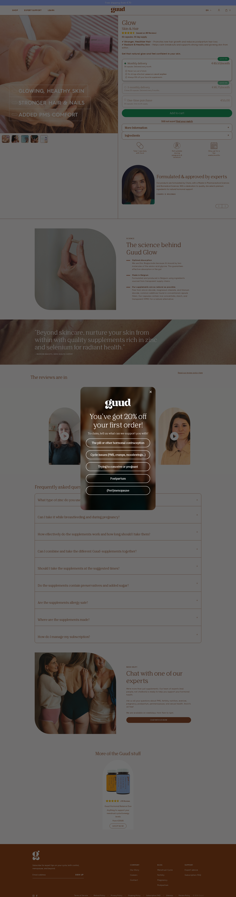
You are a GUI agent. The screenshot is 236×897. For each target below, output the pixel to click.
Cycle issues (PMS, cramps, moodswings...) (118, 454)
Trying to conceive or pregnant (118, 466)
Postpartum (118, 478)
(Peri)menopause (118, 490)
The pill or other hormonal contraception (118, 443)
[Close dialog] (150, 392)
